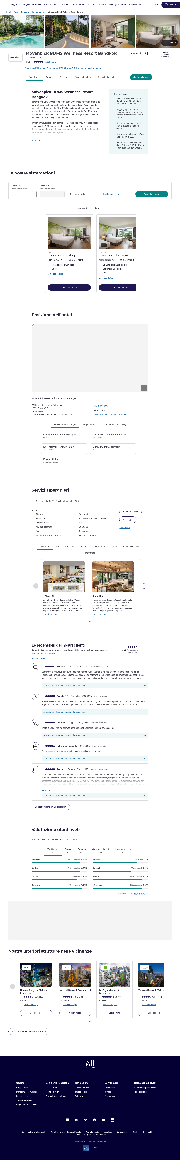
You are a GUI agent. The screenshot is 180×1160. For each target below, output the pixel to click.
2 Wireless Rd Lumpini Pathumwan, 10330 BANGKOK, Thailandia (55, 68)
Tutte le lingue (80, 1096)
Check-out (47, 187)
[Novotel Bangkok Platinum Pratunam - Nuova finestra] (36, 975)
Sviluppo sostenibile (24, 1100)
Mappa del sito (81, 1092)
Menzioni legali (149, 1132)
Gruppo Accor (22, 1088)
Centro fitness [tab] (100, 546)
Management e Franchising (27, 1092)
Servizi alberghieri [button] (50, 490)
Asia (16, 12)
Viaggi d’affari (51, 1088)
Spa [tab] (115, 546)
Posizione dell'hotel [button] (52, 314)
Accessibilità (125, 527)
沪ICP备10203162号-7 (98, 1141)
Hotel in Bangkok (38, 12)
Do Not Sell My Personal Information (91, 1135)
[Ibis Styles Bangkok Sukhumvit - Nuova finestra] (114, 975)
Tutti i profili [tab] (53, 851)
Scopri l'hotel (36, 1013)
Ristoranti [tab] (44, 546)
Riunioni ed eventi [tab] (131, 546)
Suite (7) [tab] (98, 208)
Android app (110, 1096)
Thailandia (24, 12)
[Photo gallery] (90, 31)
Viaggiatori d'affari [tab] (124, 851)
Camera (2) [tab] (83, 208)
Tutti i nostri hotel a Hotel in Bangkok (29, 1031)
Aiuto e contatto (140, 1092)
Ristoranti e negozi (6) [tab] (116, 424)
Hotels (8, 12)
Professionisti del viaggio (56, 1096)
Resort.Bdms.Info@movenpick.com (110, 414)
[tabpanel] (90, 253)
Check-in (19, 187)
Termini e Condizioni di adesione (99, 1132)
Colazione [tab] (69, 546)
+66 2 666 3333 (101, 406)
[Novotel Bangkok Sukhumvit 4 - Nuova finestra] (75, 975)
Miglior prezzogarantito (166, 54)
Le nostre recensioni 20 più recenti (51, 807)
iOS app (108, 1092)
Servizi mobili (110, 1088)
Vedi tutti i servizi (130, 511)
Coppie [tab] (68, 851)
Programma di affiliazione (26, 1104)
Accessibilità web (82, 1088)
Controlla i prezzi (141, 77)
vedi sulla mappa (31, 1004)
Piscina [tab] (84, 546)
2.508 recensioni (52, 62)
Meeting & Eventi (52, 1092)
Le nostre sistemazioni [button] (31, 173)
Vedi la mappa (94, 68)
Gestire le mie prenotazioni (145, 1088)
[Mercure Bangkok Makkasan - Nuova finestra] (154, 975)
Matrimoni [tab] (90, 553)
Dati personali (122, 1132)
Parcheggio (128, 519)
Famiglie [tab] (82, 851)
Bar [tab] (57, 546)
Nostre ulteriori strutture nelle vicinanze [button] (50, 951)
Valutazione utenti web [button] (56, 829)
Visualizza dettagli (50, 614)
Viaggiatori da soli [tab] (100, 851)
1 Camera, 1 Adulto (78, 194)
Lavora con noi (22, 1096)
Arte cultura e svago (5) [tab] (65, 424)
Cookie (135, 1132)
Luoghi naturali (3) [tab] (90, 424)
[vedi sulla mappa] (90, 358)
